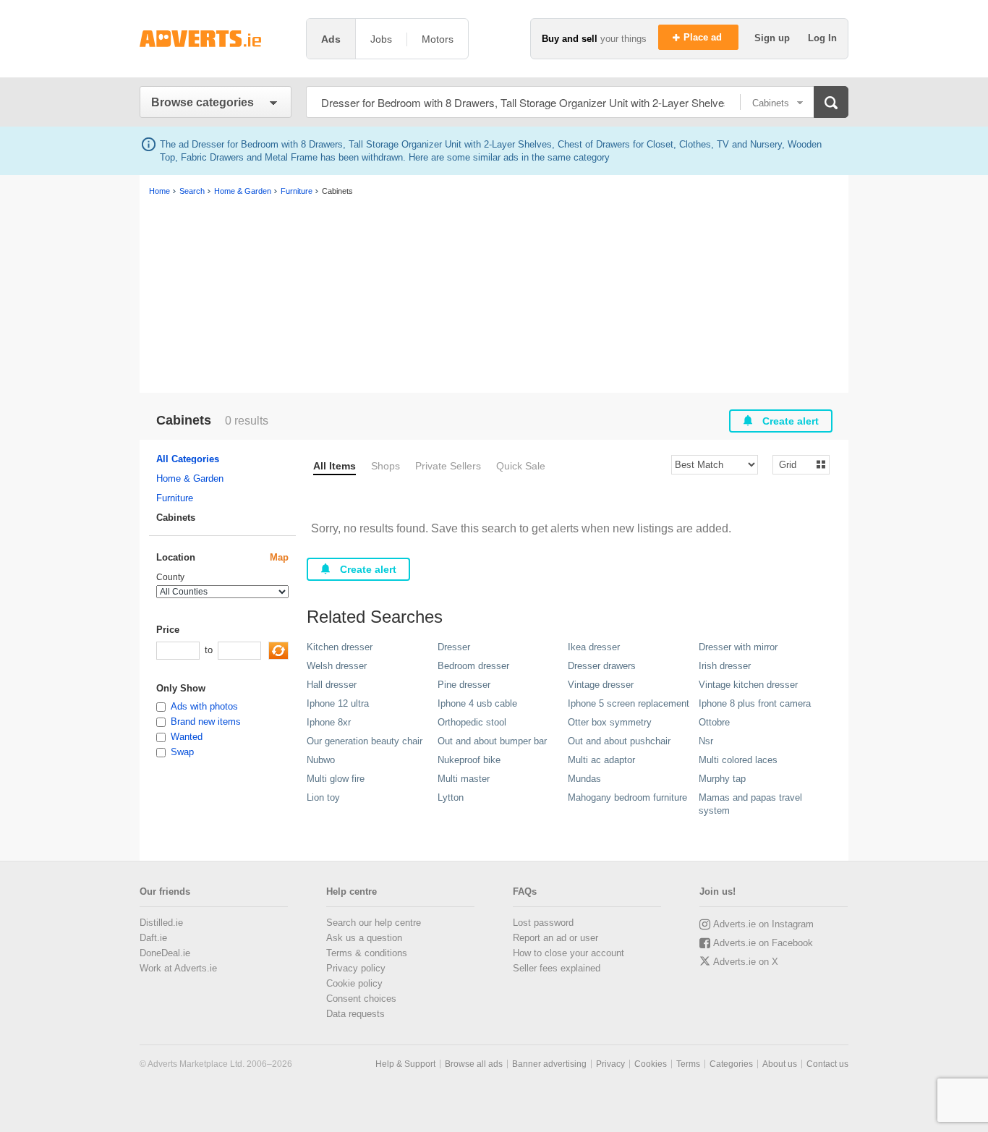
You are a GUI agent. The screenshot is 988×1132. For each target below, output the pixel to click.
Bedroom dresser (473, 665)
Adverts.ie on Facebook (763, 942)
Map (279, 557)
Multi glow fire (336, 778)
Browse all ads (474, 1064)
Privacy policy (356, 968)
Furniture (174, 498)
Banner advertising (549, 1064)
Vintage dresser (601, 684)
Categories (731, 1064)
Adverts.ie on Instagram (763, 924)
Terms (688, 1064)
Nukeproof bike (469, 759)
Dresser (454, 647)
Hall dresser (332, 684)
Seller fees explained (556, 968)
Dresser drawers (602, 665)
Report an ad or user (555, 937)
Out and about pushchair (619, 741)
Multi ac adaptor (601, 759)
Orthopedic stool (472, 722)
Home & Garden (189, 478)
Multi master (464, 778)
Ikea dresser (594, 647)
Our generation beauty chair (364, 741)
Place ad (704, 37)
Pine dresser (464, 684)
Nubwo (321, 759)
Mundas (584, 778)
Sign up (773, 38)
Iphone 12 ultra (338, 703)
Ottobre (714, 722)
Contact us (827, 1064)
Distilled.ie (161, 922)
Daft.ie (153, 937)
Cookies (650, 1064)
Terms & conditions (366, 953)
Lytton (451, 797)
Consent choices (361, 998)
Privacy (610, 1064)
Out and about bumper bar (492, 741)
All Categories (187, 459)
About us (779, 1064)
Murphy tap (722, 778)
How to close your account (568, 953)
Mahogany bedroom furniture (627, 797)
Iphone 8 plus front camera (755, 703)
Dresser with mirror (738, 647)
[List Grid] (795, 464)
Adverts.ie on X (745, 961)
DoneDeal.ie (165, 953)
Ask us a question (364, 937)
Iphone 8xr (329, 722)
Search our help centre (373, 922)
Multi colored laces (738, 759)
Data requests (355, 1013)
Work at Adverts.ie (178, 968)
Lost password (543, 922)
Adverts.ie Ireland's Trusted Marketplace (215, 39)
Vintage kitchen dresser (748, 684)
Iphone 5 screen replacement (628, 703)
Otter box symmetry (610, 722)
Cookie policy (354, 983)
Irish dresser (725, 665)
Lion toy (323, 797)
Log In (822, 38)
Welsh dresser (337, 665)
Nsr (706, 741)
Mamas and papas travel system (750, 804)
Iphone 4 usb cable (477, 703)
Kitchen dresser (339, 647)
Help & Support (405, 1064)
